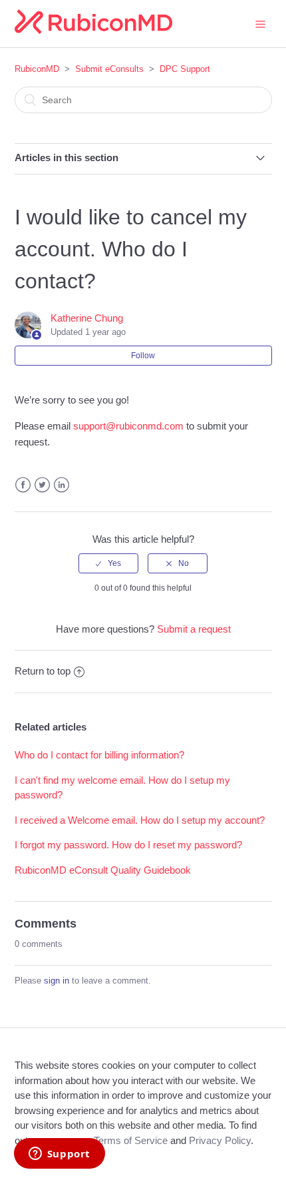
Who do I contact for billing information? (99, 754)
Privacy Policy (220, 1140)
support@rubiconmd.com (128, 426)
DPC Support (185, 69)
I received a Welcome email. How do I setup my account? (140, 820)
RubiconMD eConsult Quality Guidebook (103, 870)
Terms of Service (131, 1140)
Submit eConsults (109, 69)
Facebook (23, 485)
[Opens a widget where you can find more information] (59, 1154)
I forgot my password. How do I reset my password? (128, 844)
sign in (56, 981)
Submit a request (194, 629)
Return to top (43, 671)
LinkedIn (61, 485)
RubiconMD (37, 69)
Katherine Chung (87, 318)
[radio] (108, 563)
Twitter (42, 485)
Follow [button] (143, 355)
